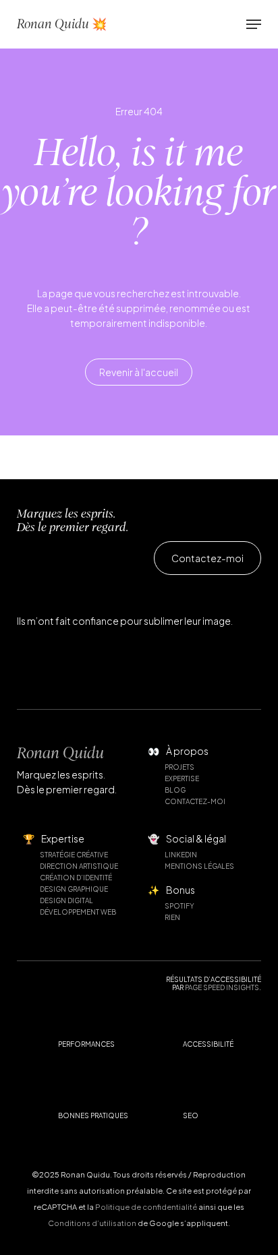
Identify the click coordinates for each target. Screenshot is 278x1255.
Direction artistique (79, 866)
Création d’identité (76, 878)
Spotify (179, 906)
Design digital (66, 900)
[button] (253, 24)
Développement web (78, 912)
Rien (172, 917)
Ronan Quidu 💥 (62, 24)
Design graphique (74, 889)
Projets (179, 767)
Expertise (182, 778)
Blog (175, 790)
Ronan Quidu (60, 752)
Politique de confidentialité (146, 1206)
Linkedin (181, 855)
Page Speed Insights (222, 987)
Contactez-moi (195, 801)
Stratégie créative (74, 855)
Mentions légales (199, 866)
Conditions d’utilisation (92, 1223)
